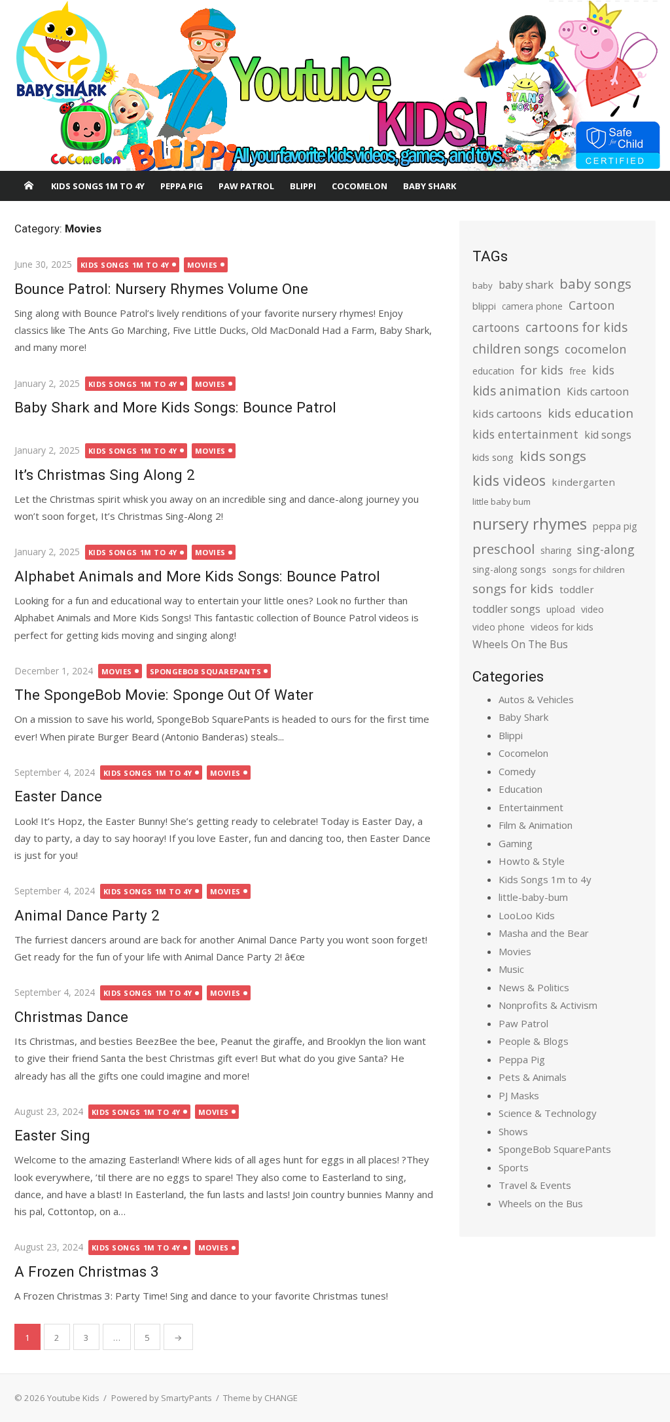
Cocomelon (359, 186)
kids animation (516, 390)
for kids (541, 370)
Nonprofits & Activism (548, 1005)
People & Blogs (534, 1041)
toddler (576, 589)
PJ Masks (519, 1095)
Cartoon (591, 305)
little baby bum (501, 501)
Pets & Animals (533, 1077)
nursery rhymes (529, 523)
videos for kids (562, 627)
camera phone (532, 306)
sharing (555, 550)
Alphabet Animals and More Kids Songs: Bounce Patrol (197, 576)
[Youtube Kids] (335, 86)
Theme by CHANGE (260, 1398)
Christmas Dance (71, 1016)
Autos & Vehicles (536, 699)
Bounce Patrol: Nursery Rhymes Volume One (161, 288)
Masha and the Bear (544, 932)
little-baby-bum (533, 896)
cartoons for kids (576, 327)
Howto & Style (532, 860)
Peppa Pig (181, 186)
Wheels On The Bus (520, 644)
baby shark (526, 284)
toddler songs (506, 609)
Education (520, 788)
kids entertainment (525, 434)
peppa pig (615, 526)
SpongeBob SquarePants (206, 671)
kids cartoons (507, 413)
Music (511, 968)
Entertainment (531, 807)
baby (482, 285)
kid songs (607, 435)
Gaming (516, 843)
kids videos (509, 480)
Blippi (303, 186)
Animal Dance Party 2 (87, 915)
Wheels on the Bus (541, 1203)
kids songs (553, 456)
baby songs (595, 283)
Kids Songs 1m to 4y (98, 186)
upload (560, 609)
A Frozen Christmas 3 (86, 1271)
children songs (515, 348)
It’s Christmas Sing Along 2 (104, 474)
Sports (514, 1167)
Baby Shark (429, 186)
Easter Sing (52, 1135)
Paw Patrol (246, 186)
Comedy (517, 771)
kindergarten (583, 481)
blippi (484, 306)
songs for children (588, 569)
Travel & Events (535, 1185)
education (493, 371)
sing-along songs (509, 569)
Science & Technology (548, 1113)
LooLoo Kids (527, 915)
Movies (202, 265)
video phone (498, 627)
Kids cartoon (598, 391)
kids (603, 370)
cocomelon (595, 348)
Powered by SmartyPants (161, 1398)
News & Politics (534, 987)
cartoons (496, 327)
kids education (590, 413)
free (577, 371)
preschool (503, 548)
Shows (513, 1131)
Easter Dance (58, 796)
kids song (493, 457)
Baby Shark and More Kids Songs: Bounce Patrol (175, 407)
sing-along (606, 549)
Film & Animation (536, 824)
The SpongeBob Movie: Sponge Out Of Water (163, 694)
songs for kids (513, 588)
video (592, 609)
